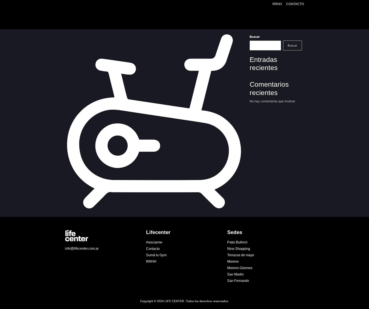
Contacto (295, 4)
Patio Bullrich (237, 242)
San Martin (235, 274)
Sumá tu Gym (156, 255)
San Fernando (238, 281)
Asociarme (154, 242)
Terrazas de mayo (240, 255)
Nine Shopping (238, 248)
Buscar (255, 36)
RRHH (277, 4)
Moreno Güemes (239, 268)
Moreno (233, 261)
